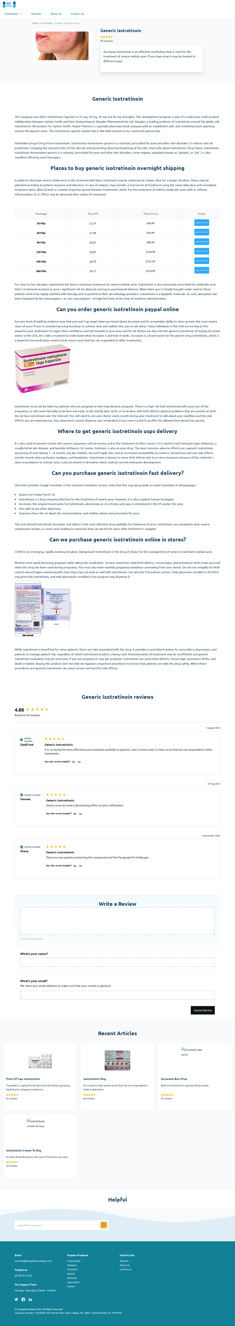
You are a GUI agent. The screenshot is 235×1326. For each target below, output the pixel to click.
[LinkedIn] (30, 1299)
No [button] (79, 761)
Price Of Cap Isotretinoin (19, 1045)
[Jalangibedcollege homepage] (14, 4)
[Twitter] (16, 1299)
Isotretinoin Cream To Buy (20, 1116)
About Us (125, 1265)
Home (35, 23)
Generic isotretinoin (66, 23)
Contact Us (125, 1269)
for (130, 331)
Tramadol (72, 1269)
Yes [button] (73, 761)
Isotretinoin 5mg (91, 1045)
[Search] (104, 1225)
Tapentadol (73, 1282)
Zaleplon (72, 1265)
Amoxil (71, 1273)
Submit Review (203, 1010)
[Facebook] (23, 1299)
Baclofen (72, 1277)
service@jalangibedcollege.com (33, 1260)
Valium (71, 1286)
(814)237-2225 (23, 1275)
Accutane (46, 23)
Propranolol (73, 1260)
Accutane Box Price (170, 1045)
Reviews (124, 1260)
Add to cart (202, 222)
